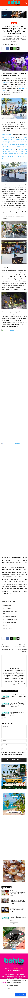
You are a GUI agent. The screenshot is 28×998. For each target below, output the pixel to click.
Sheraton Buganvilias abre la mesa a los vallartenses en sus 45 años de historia (18, 917)
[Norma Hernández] (2, 44)
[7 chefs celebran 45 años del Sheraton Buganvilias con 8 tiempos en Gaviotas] (5, 910)
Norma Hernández (9, 44)
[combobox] (10, 988)
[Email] (18, 48)
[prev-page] (2, 718)
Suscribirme (20, 994)
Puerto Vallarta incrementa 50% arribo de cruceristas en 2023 (7, 648)
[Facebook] (7, 48)
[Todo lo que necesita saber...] (14, 3)
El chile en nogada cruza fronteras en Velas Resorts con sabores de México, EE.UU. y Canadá (18, 892)
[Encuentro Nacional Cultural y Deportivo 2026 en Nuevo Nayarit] (5, 696)
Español (6, 8)
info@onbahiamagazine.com (16, 968)
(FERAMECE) (5, 82)
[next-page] (5, 718)
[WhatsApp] (14, 48)
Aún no (8, 994)
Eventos (10, 8)
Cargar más (13, 923)
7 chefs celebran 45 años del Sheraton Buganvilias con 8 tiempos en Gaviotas (17, 910)
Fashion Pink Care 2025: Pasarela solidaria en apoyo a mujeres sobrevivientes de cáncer (18, 712)
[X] (11, 48)
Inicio (2, 8)
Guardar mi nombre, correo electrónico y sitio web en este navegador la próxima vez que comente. (13, 754)
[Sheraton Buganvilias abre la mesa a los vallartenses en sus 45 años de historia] (5, 918)
